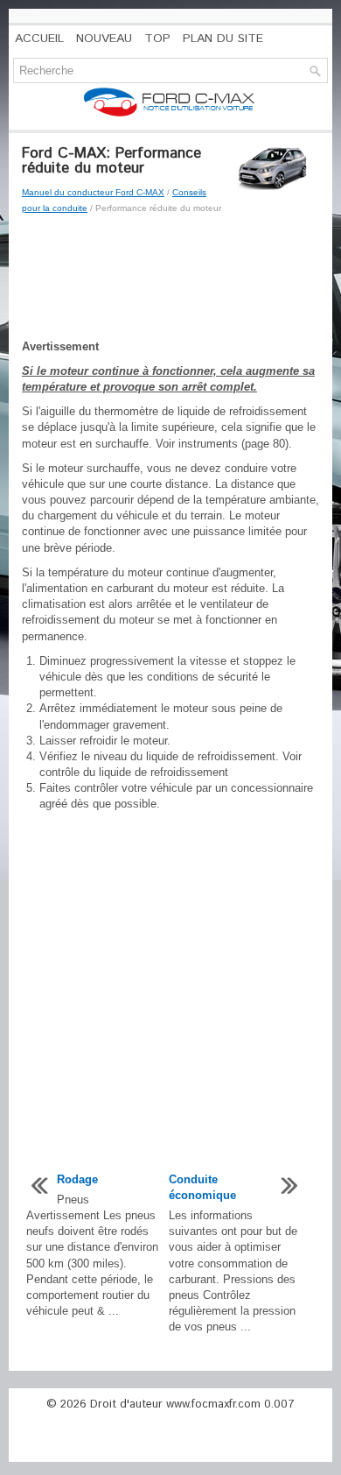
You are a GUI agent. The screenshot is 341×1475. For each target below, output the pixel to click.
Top (157, 38)
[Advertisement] (170, 277)
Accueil (39, 38)
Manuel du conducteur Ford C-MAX (93, 192)
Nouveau (104, 38)
